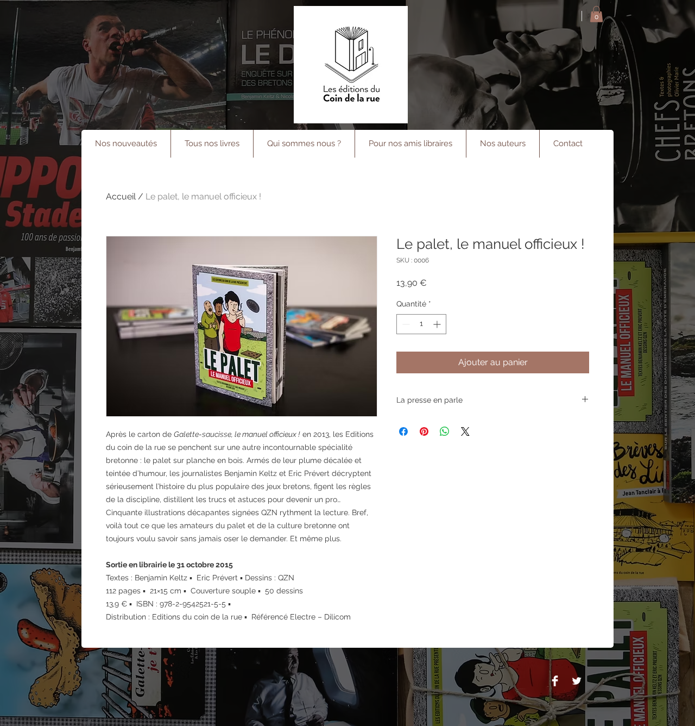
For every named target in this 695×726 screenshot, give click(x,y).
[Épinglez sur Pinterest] (424, 431)
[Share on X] (465, 431)
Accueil (121, 196)
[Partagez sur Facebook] (403, 431)
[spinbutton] (421, 324)
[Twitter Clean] (576, 680)
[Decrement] (405, 324)
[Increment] (438, 324)
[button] (596, 14)
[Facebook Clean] (554, 680)
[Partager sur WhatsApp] (444, 431)
